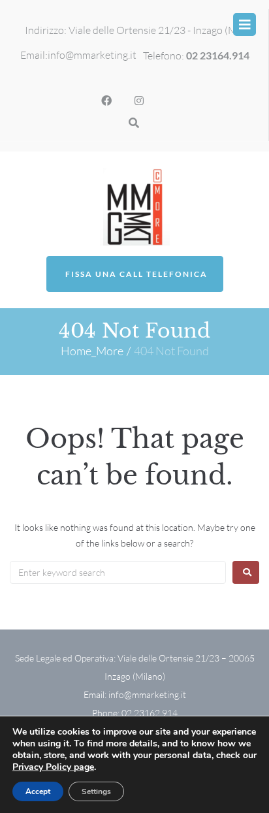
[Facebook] (106, 100)
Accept (37, 791)
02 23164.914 (217, 55)
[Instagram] (139, 100)
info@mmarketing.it (92, 54)
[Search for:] (118, 572)
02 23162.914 (149, 712)
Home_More (92, 350)
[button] (244, 24)
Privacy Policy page (53, 767)
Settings (96, 791)
